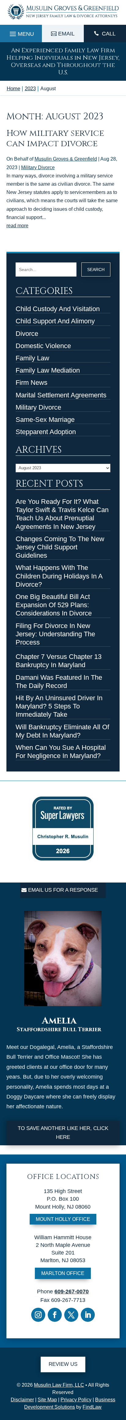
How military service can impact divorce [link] (55, 138)
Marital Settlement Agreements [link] (61, 395)
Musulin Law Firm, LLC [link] (59, 1385)
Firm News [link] (31, 382)
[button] (21, 32)
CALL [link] (109, 34)
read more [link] (17, 225)
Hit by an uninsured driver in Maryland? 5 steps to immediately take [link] (59, 706)
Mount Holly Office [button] (63, 1219)
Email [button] (66, 34)
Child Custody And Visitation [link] (58, 309)
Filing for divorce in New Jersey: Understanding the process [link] (55, 634)
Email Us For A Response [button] (63, 890)
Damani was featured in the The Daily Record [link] (59, 682)
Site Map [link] (47, 1399)
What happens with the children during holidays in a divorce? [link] (59, 576)
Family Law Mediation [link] (48, 370)
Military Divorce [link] (38, 167)
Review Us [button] (63, 1364)
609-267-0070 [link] (71, 1291)
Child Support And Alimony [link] (55, 321)
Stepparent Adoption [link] (46, 432)
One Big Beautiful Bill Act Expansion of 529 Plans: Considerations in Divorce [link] (54, 605)
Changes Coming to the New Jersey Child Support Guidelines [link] (60, 547)
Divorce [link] (27, 333)
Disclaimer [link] (22, 1399)
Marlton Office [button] (62, 1273)
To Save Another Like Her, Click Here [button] (63, 1132)
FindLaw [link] (92, 1407)
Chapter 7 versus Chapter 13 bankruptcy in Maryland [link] (59, 661)
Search (96, 269)
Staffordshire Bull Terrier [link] (59, 1029)
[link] (63, 20)
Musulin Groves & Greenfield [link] (66, 159)
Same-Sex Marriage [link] (45, 419)
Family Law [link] (32, 358)
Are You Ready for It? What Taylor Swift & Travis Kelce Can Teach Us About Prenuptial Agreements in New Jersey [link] (62, 514)
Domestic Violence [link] (43, 346)
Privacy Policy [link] (76, 1399)
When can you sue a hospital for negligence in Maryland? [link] (61, 752)
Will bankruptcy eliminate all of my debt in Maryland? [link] (62, 731)
